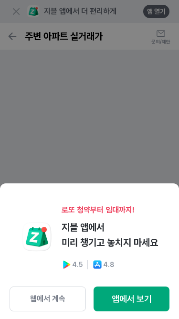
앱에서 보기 (132, 299)
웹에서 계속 (47, 298)
